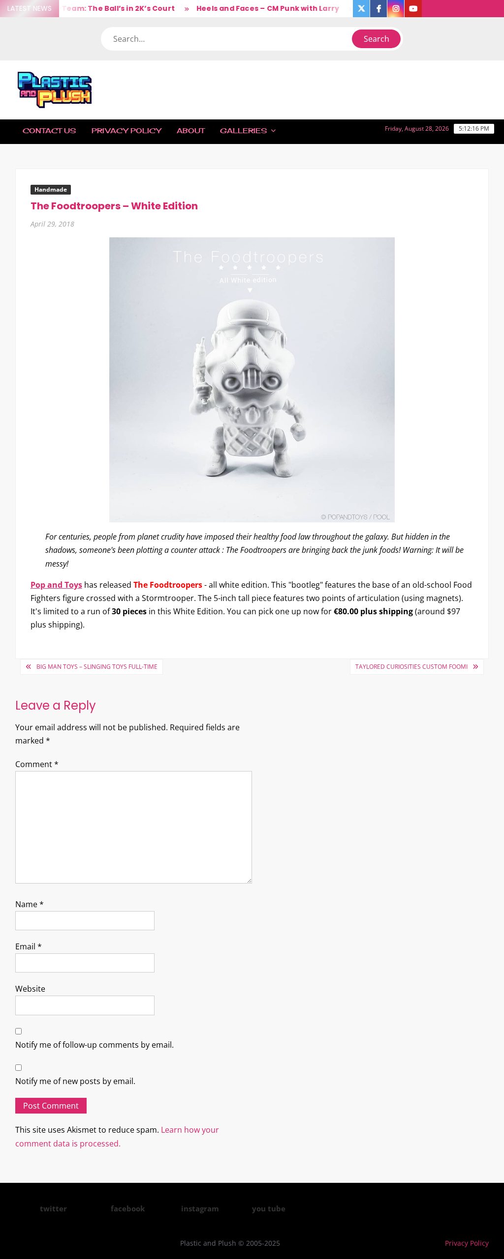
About (190, 130)
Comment (37, 764)
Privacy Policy (126, 130)
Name (29, 904)
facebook (128, 1208)
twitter (53, 1208)
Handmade (50, 189)
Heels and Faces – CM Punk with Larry (257, 8)
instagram (200, 1208)
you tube (268, 1208)
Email (28, 946)
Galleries (243, 130)
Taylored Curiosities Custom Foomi (411, 666)
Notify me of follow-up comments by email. (94, 1044)
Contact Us (49, 130)
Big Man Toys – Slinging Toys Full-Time (97, 666)
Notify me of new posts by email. (75, 1081)
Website (30, 988)
